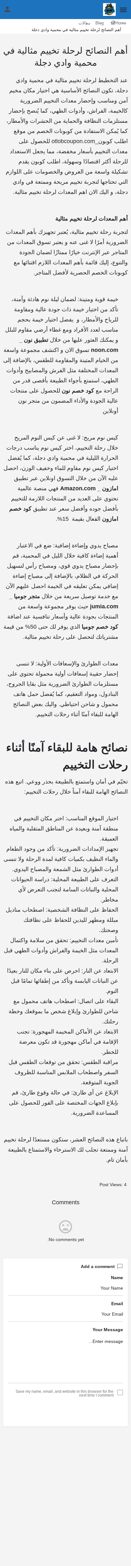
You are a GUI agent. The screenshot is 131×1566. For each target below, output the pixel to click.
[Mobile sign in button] (7, 9)
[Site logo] (108, 9)
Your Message (108, 1329)
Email (117, 1303)
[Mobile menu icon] (123, 9)
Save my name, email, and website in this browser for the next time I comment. (65, 1393)
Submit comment (66, 1411)
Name (117, 1277)
